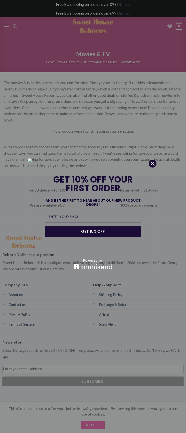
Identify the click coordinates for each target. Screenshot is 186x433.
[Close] (152, 163)
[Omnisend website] (93, 264)
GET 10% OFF (93, 231)
